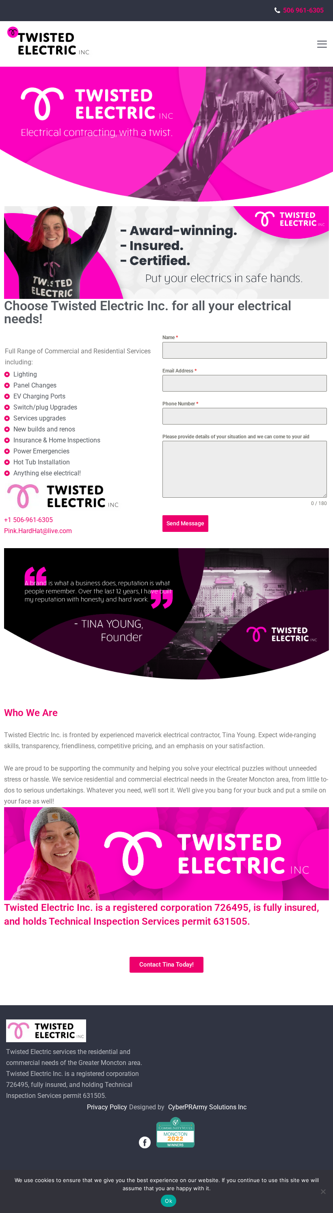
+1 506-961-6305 (28, 520)
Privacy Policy (107, 1107)
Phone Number (180, 404)
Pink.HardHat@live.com (38, 531)
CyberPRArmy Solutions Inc (207, 1107)
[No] (323, 1191)
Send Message (185, 523)
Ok (168, 1201)
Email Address (179, 371)
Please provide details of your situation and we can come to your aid (235, 437)
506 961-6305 (305, 10)
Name (170, 337)
